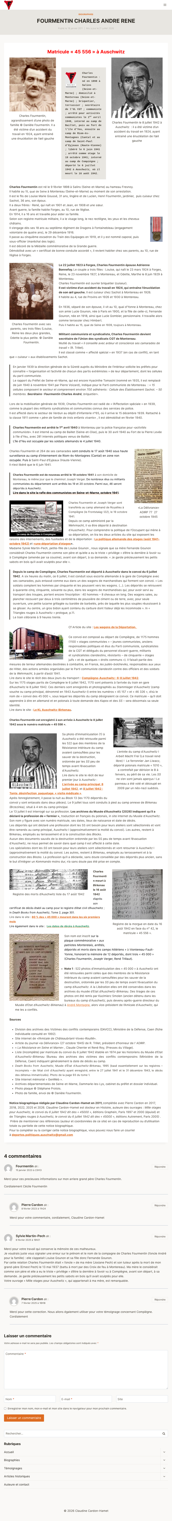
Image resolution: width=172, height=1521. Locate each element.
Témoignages (13, 1468)
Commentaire (16, 1354)
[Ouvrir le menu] (165, 4)
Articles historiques (17, 1476)
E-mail (66, 1399)
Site (120, 1399)
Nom (10, 1399)
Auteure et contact (16, 1484)
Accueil (9, 1452)
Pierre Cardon (32, 1205)
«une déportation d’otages (52, 543)
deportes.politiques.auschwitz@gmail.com (42, 1134)
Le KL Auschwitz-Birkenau (52, 709)
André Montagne (78, 1005)
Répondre (160, 1166)
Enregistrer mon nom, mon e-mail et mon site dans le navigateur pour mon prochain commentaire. (67, 1408)
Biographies (86, 14)
